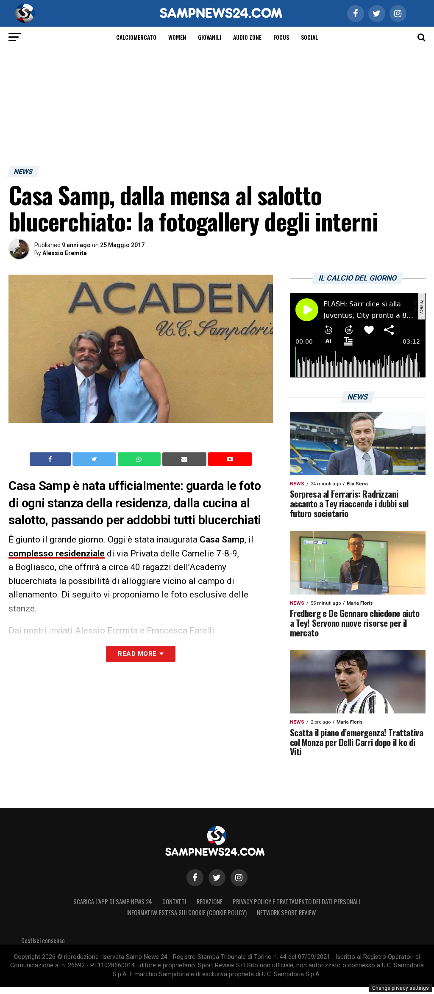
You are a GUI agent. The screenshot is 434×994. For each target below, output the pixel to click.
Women (177, 37)
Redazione (210, 901)
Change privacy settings (400, 988)
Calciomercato (136, 37)
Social (309, 37)
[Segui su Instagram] (239, 877)
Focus (281, 37)
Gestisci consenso (43, 940)
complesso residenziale (56, 553)
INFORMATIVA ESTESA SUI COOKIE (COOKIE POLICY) (186, 912)
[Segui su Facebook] (194, 877)
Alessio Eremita (64, 253)
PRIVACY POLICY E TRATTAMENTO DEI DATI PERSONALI (296, 901)
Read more (137, 654)
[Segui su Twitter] (217, 877)
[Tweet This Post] (95, 459)
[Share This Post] (140, 459)
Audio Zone (247, 37)
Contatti (174, 901)
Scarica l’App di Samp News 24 (112, 901)
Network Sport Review (286, 912)
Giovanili (209, 37)
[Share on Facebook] (51, 459)
